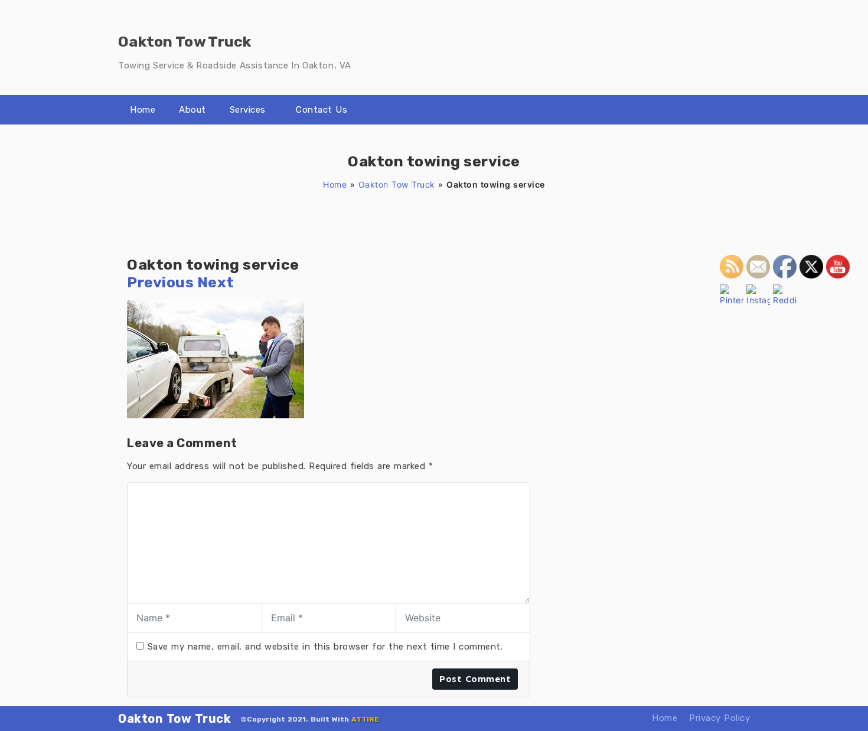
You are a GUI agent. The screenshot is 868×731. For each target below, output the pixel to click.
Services (248, 109)
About (192, 109)
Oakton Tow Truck (396, 184)
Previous (160, 282)
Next (215, 282)
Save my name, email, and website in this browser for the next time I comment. (325, 646)
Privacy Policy (719, 718)
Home (142, 109)
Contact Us (321, 109)
